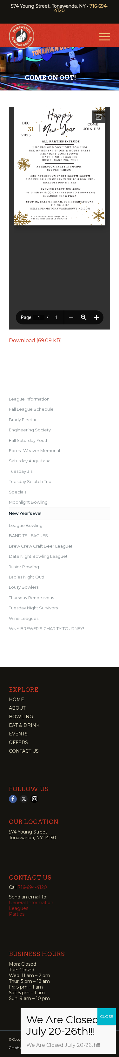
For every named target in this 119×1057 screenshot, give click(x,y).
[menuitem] (101, 36)
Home (16, 699)
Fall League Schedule (31, 409)
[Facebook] (13, 799)
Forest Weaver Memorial (34, 450)
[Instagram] (34, 799)
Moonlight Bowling (28, 502)
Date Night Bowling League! (38, 556)
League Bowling (26, 525)
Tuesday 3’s (20, 471)
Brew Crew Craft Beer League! (40, 546)
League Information (29, 398)
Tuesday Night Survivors (33, 607)
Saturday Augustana (29, 460)
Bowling (21, 717)
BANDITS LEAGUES (28, 535)
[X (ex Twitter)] (24, 799)
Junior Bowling (24, 566)
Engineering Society (30, 429)
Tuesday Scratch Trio (30, 481)
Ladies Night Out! (26, 576)
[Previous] (5, 66)
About (17, 708)
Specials (17, 491)
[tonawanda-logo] (49, 36)
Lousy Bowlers (23, 587)
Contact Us (24, 751)
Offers (18, 742)
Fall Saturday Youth (29, 440)
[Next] (113, 66)
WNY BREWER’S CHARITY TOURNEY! (46, 628)
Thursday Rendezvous (31, 597)
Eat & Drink (24, 725)
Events (18, 734)
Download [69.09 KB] (35, 340)
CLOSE (106, 1016)
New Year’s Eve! (25, 513)
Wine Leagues (23, 618)
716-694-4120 (32, 887)
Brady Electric (23, 419)
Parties (16, 914)
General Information (31, 902)
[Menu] (101, 36)
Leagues (18, 908)
